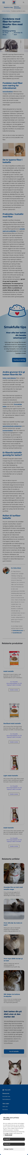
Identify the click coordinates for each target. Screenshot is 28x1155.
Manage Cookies (8, 1149)
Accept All (7, 1139)
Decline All (7, 1144)
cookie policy (8, 1135)
